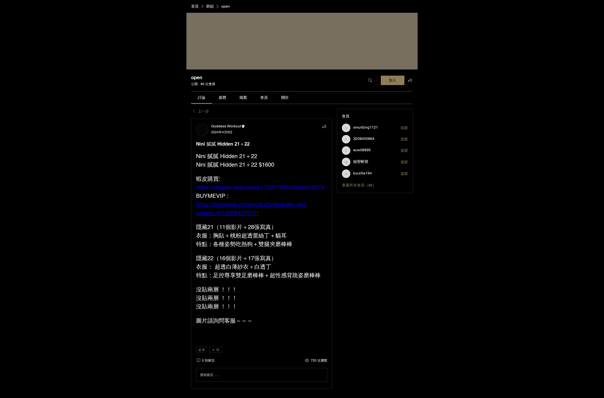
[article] (261, 254)
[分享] (324, 126)
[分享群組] (410, 80)
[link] (201, 97)
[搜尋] (370, 80)
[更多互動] (215, 350)
